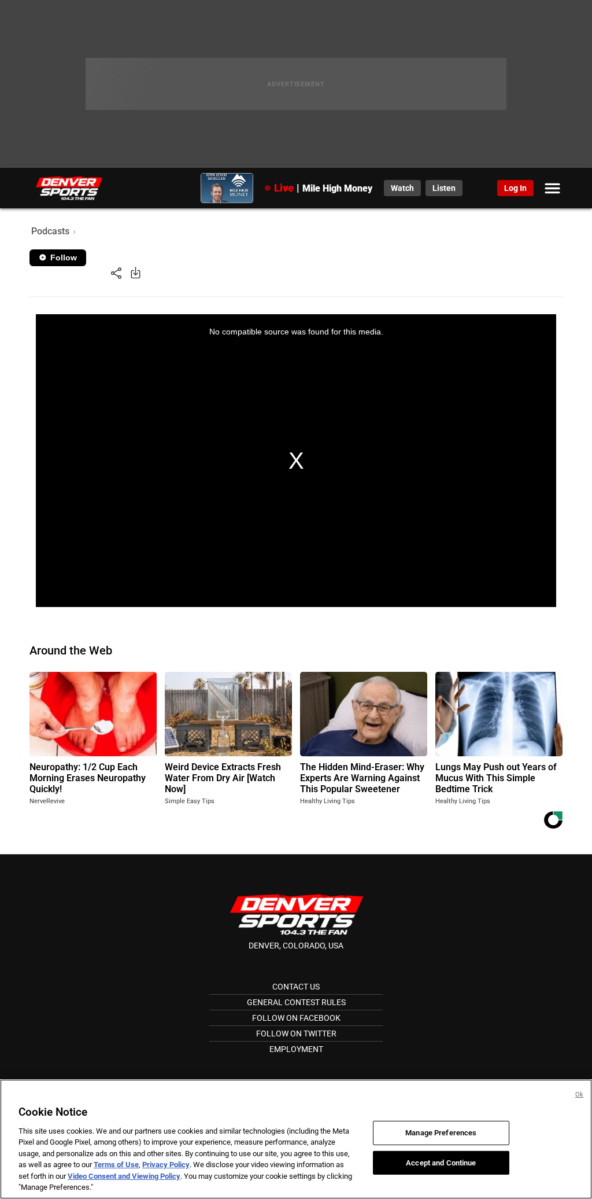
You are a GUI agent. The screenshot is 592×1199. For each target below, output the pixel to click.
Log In (515, 188)
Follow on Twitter (296, 1033)
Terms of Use (116, 1164)
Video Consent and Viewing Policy (124, 1176)
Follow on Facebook (296, 1018)
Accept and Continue (441, 1162)
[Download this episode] (135, 272)
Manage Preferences (440, 1132)
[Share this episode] (116, 272)
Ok (579, 1094)
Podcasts (50, 231)
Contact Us (296, 986)
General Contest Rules (296, 1002)
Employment (296, 1049)
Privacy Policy (166, 1164)
